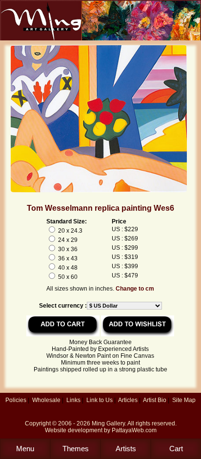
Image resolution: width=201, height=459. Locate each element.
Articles (128, 400)
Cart (176, 448)
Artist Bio (154, 400)
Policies (15, 400)
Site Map (184, 400)
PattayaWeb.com (134, 430)
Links (73, 400)
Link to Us (99, 400)
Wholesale (46, 400)
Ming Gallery (108, 423)
